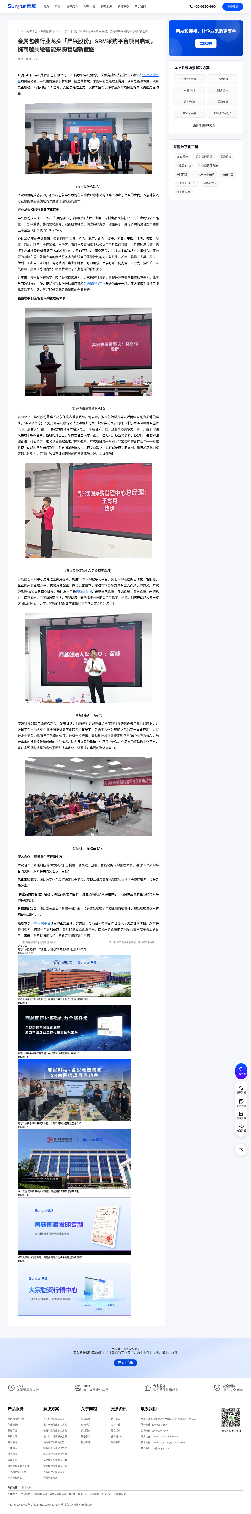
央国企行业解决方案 (54, 1419)
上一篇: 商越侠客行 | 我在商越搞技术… (38, 942)
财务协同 (222, 90)
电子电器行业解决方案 (55, 1424)
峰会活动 (115, 1430)
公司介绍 (86, 1419)
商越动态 (31, 31)
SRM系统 (182, 156)
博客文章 (115, 1419)
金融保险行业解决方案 (55, 1466)
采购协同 (189, 90)
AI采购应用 (189, 113)
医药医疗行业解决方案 (55, 1454)
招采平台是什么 (186, 183)
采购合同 (189, 101)
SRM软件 (13, 1494)
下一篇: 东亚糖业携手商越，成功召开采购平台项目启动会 (139, 942)
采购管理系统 (204, 156)
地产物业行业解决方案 (55, 1436)
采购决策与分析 (222, 113)
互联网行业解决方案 (54, 1472)
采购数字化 (210, 183)
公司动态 (86, 1424)
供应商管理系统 (208, 165)
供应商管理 (189, 79)
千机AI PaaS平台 (17, 1472)
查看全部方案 (50, 1477)
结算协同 (12, 1454)
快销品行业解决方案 (54, 1442)
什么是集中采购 (205, 174)
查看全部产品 (15, 1477)
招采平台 (82, 1494)
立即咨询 (206, 43)
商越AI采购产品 (16, 1419)
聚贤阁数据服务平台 (18, 1466)
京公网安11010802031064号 (48, 1504)
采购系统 (225, 156)
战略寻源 (12, 1430)
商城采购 (12, 1442)
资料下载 (115, 1424)
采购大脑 (12, 1460)
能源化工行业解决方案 (55, 1448)
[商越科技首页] (22, 6)
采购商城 (222, 101)
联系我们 (86, 1436)
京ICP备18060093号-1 (20, 1504)
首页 (46, 6)
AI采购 (72, 1494)
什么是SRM (183, 165)
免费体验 (232, 6)
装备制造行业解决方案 (55, 1430)
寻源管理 (222, 79)
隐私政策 (86, 1442)
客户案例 (89, 6)
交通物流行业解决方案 (55, 1460)
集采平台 (227, 174)
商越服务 (106, 6)
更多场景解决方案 (206, 125)
